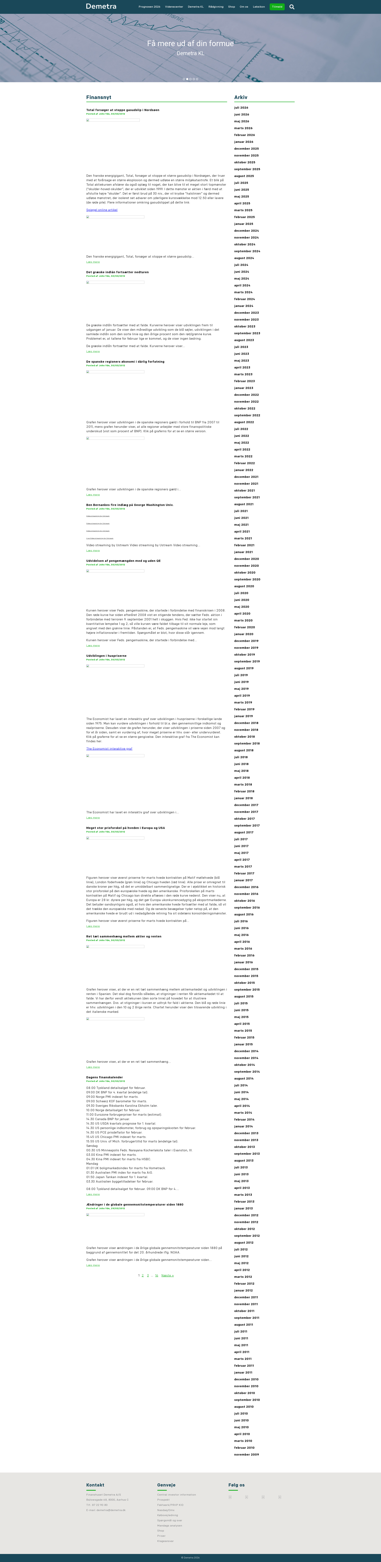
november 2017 (246, 812)
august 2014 (244, 1078)
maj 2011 (241, 1345)
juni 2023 (241, 354)
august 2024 (244, 258)
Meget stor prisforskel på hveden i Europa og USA (125, 828)
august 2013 (244, 1160)
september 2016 (247, 907)
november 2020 (246, 566)
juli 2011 (240, 1331)
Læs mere (93, 262)
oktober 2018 (244, 736)
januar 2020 (243, 634)
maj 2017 (241, 853)
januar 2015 (243, 1044)
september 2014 (247, 1071)
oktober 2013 (244, 1147)
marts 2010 (243, 1441)
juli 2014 (241, 1085)
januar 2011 (243, 1372)
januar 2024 (243, 306)
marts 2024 (243, 292)
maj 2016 (241, 935)
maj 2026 (241, 121)
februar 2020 (244, 627)
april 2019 (242, 695)
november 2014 (246, 1058)
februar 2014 (244, 1119)
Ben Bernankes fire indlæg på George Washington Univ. (129, 505)
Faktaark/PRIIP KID (170, 1505)
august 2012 (244, 1242)
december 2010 (246, 1379)
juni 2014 (241, 1092)
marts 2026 (243, 128)
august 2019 (244, 668)
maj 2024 (241, 278)
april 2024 (242, 285)
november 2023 (246, 319)
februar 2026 (244, 135)
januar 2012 (243, 1290)
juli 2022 (241, 429)
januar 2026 (243, 142)
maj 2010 (241, 1427)
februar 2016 (244, 955)
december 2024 (246, 230)
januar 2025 (243, 224)
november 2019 (246, 648)
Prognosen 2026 (149, 7)
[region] (190, 47)
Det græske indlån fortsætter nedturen (117, 272)
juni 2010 (241, 1420)
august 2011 (243, 1324)
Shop (231, 7)
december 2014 (246, 1051)
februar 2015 (244, 1037)
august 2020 (244, 586)
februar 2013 (244, 1201)
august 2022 (244, 422)
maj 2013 (241, 1181)
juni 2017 (241, 846)
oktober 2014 (244, 1065)
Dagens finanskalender (104, 1077)
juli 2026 (241, 107)
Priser (161, 1536)
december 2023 (246, 313)
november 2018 (246, 730)
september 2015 (247, 989)
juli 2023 (241, 347)
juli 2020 (241, 593)
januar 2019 (243, 716)
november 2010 (246, 1386)
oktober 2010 (244, 1393)
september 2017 (247, 825)
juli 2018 (241, 757)
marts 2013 (243, 1195)
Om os (244, 7)
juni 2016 (241, 928)
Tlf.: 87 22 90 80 (97, 1505)
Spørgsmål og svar (169, 1520)
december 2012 (246, 1215)
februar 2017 (244, 873)
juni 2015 (241, 1010)
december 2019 (246, 641)
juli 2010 (241, 1413)
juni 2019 (241, 682)
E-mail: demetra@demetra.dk (106, 1510)
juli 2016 (241, 921)
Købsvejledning (167, 1515)
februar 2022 (244, 463)
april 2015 (242, 1024)
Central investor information (176, 1495)
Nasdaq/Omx (166, 1510)
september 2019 (247, 661)
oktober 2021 (244, 490)
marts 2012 (243, 1277)
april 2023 (242, 367)
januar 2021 (243, 552)
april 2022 (242, 449)
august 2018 (244, 750)
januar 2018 (243, 798)
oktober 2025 (244, 162)
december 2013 (246, 1133)
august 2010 (244, 1406)
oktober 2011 (244, 1311)
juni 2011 (241, 1338)
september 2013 (247, 1154)
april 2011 (241, 1352)
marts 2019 (243, 702)
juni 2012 (241, 1256)
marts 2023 (243, 374)
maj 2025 (241, 196)
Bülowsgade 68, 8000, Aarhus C (107, 1500)
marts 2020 (243, 620)
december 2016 (246, 887)
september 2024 (247, 251)
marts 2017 (243, 866)
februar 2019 (244, 709)
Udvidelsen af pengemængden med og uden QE (123, 561)
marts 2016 (243, 948)
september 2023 (247, 333)
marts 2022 (243, 456)
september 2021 (247, 497)
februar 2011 (244, 1365)
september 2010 (247, 1400)
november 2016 (246, 894)
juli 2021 (241, 511)
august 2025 (244, 176)
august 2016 (244, 914)
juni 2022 (241, 436)
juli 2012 (241, 1249)
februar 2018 (244, 791)
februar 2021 (244, 545)
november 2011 (246, 1304)
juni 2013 (241, 1174)
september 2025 (247, 169)
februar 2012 (244, 1283)
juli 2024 (241, 265)
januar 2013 (243, 1208)
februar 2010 (244, 1448)
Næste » (167, 1275)
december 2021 (246, 477)
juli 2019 (241, 675)
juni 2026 (241, 114)
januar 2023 (243, 388)
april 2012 (242, 1270)
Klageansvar (165, 1541)
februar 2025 (244, 217)
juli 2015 (241, 1003)
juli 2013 (241, 1167)
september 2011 (246, 1318)
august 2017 (244, 832)
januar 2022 (243, 470)
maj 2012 (241, 1263)
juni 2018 (241, 764)
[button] (190, 47)
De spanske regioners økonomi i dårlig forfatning (125, 361)
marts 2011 (243, 1359)
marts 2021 (243, 538)
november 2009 (246, 1454)
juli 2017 (241, 839)
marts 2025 (243, 210)
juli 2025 (241, 183)
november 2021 (246, 483)
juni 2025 (241, 189)
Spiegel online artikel (102, 210)
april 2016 (242, 942)
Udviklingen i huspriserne (106, 656)
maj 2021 (241, 524)
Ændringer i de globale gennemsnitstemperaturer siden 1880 (135, 1204)
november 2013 (246, 1140)
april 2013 (242, 1188)
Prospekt (163, 1500)
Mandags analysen (169, 1526)
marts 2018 (243, 784)
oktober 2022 (244, 408)
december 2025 (246, 148)
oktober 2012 (244, 1229)
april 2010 (242, 1434)
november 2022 (246, 401)
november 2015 (246, 976)
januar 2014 (243, 1126)
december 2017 (246, 805)
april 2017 (242, 860)
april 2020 (242, 613)
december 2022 (246, 395)
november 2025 (246, 155)
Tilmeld (277, 7)
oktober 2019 (244, 654)
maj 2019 (241, 689)
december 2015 (246, 969)
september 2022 (247, 415)
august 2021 (244, 504)
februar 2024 (244, 299)
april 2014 (242, 1106)
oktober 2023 (244, 326)
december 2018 (246, 723)
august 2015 (244, 996)
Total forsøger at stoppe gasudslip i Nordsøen (122, 110)
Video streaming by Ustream (98, 516)
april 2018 (242, 777)
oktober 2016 (244, 901)
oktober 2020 (245, 572)
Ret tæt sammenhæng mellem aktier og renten (123, 936)
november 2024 (246, 237)
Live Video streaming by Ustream (99, 538)
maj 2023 (241, 360)
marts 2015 (243, 1030)
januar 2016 (243, 962)
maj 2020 (241, 607)
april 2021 (242, 531)
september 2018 (247, 743)
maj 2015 (241, 1017)
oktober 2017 (244, 818)
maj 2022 (241, 442)
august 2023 (244, 340)
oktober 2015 (244, 983)
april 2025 (242, 203)
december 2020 (246, 559)
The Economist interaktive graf (109, 748)
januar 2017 (243, 880)
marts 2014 (243, 1112)
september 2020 (247, 579)
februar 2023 (244, 381)
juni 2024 (241, 272)
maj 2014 (241, 1099)
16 (156, 1275)
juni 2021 (241, 518)
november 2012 (246, 1222)
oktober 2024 (245, 244)
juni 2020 (241, 600)
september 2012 (247, 1236)
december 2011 (246, 1297)
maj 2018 (241, 771)
